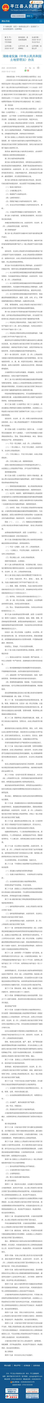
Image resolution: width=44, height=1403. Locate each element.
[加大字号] (26, 68)
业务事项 (18, 29)
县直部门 (34, 27)
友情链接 (27, 1365)
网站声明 (17, 1365)
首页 (15, 27)
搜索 (28, 16)
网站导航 (6, 21)
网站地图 (7, 1365)
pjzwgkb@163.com (35, 1376)
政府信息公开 (24, 27)
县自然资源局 (8, 29)
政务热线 (36, 1365)
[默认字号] (30, 68)
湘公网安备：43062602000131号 (23, 1382)
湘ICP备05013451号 (13, 1376)
